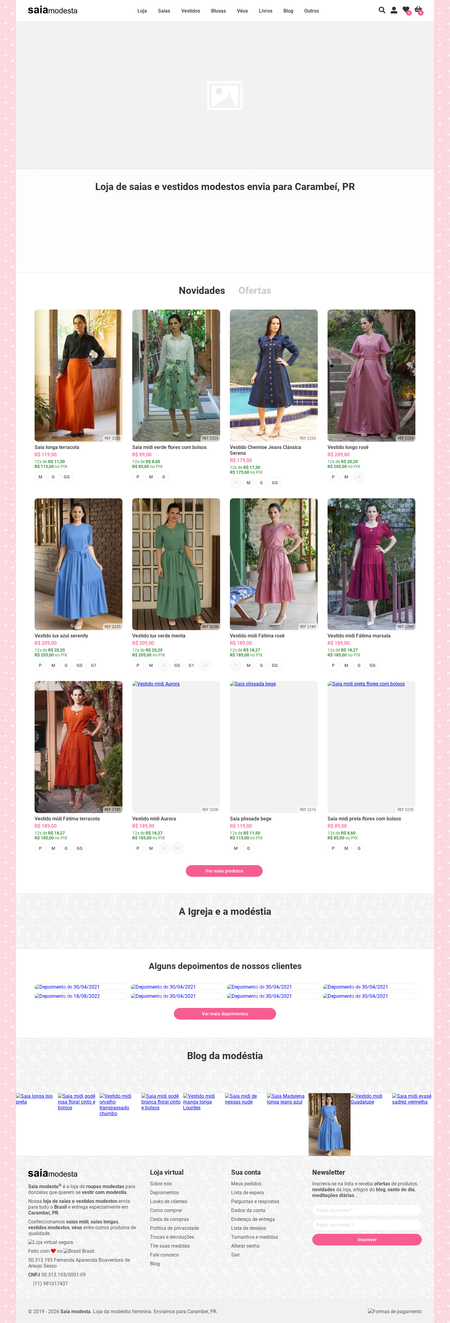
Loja (142, 11)
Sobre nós (161, 1184)
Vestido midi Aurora (154, 819)
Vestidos (190, 11)
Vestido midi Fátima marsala (359, 636)
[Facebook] (332, 1253)
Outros (311, 11)
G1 (93, 665)
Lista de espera (247, 1193)
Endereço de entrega (253, 1219)
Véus (242, 11)
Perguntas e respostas (255, 1201)
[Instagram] (355, 1253)
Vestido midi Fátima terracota (67, 819)
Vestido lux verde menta (159, 636)
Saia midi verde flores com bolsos (169, 447)
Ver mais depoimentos (225, 1014)
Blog (288, 11)
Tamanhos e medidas (254, 1237)
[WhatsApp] (390, 1253)
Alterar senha (245, 1246)
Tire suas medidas (170, 1246)
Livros (265, 11)
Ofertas (254, 290)
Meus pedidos (246, 1184)
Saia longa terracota (57, 447)
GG (67, 476)
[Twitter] (344, 1253)
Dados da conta (248, 1210)
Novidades (202, 290)
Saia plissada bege (251, 819)
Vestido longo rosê (348, 447)
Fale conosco (164, 1255)
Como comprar (166, 1210)
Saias (164, 11)
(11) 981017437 (50, 1284)
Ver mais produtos (224, 871)
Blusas (218, 11)
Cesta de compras (169, 1219)
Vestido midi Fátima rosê (257, 636)
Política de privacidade (174, 1228)
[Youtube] (378, 1253)
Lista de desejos (248, 1228)
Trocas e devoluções (172, 1237)
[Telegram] (402, 1253)
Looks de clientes (168, 1201)
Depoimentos (164, 1193)
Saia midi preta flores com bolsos (364, 819)
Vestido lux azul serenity (61, 636)
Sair (235, 1255)
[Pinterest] (367, 1253)
